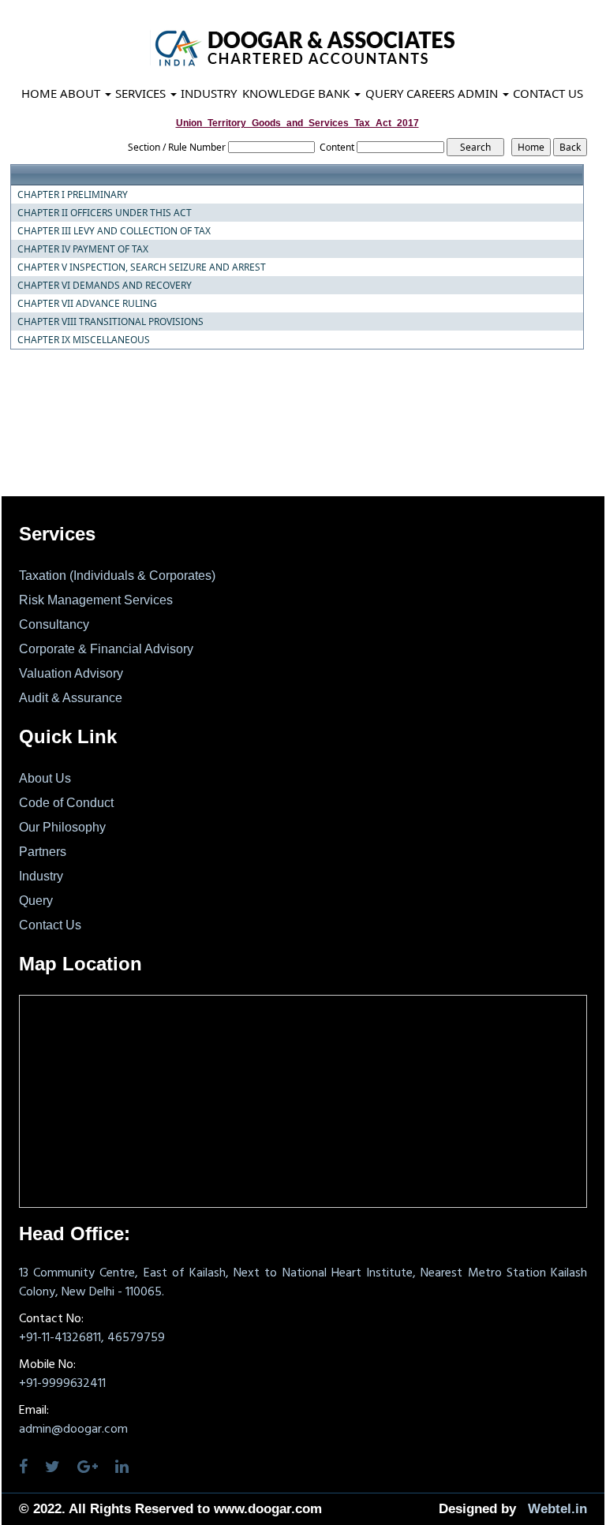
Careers (430, 93)
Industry (209, 93)
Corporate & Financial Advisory (106, 649)
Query (384, 93)
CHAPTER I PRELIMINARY (72, 195)
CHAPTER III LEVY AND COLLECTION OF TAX (114, 231)
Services (142, 93)
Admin (479, 93)
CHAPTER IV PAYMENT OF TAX (82, 249)
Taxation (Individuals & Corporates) (117, 575)
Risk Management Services (96, 600)
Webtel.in (557, 1508)
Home (39, 93)
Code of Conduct (66, 802)
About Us (45, 778)
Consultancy (54, 624)
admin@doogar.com (73, 1429)
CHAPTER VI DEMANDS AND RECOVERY (104, 285)
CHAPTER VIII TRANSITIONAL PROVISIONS (110, 322)
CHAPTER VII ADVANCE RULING (87, 303)
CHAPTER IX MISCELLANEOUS (83, 340)
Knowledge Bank (297, 93)
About (81, 93)
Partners (42, 851)
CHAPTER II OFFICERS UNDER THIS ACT (104, 213)
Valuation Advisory (71, 673)
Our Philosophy (62, 827)
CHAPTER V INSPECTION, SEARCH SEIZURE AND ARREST (141, 267)
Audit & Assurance (70, 698)
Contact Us (548, 93)
